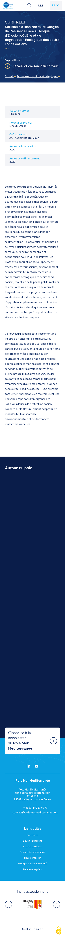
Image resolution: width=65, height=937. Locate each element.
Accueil (9, 76)
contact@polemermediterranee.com (35, 812)
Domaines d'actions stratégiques (37, 76)
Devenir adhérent (32, 840)
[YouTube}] (36, 766)
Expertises (32, 835)
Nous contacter (32, 857)
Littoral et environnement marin (35, 66)
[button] (40, 5)
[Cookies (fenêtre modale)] (58, 931)
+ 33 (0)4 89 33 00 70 (35, 807)
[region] (32, 76)
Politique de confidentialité (32, 863)
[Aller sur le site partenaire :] (32, 904)
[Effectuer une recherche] (29, 5)
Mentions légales (32, 869)
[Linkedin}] (28, 766)
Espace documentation (32, 852)
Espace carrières (32, 846)
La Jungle (38, 929)
